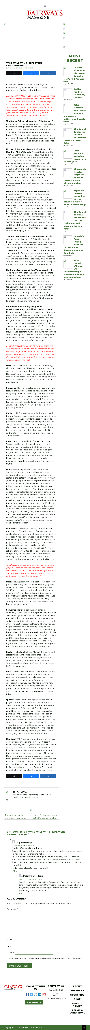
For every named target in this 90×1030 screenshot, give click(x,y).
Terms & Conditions (77, 1011)
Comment (12, 909)
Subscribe (77, 995)
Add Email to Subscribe (34, 1002)
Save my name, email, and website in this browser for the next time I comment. (45, 959)
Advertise (77, 990)
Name (10, 939)
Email (10, 946)
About (77, 986)
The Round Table (15, 68)
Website (11, 952)
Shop (77, 999)
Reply (14, 871)
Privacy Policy (77, 1004)
